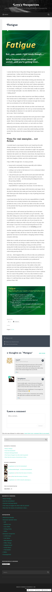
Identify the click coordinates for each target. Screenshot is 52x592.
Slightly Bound (8, 545)
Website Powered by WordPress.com (25, 587)
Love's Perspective (26, 5)
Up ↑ (26, 588)
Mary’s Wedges (8, 448)
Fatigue (12, 25)
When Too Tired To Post (12, 342)
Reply (43, 360)
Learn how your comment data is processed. (36, 433)
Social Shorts (7, 547)
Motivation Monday (8, 517)
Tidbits (5, 552)
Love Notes (7, 538)
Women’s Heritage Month (11, 452)
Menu (6, 14)
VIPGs (5, 531)
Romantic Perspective (9, 533)
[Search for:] (26, 439)
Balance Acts (7, 524)
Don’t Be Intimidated (10, 450)
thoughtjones (22, 378)
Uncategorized (7, 554)
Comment (40, 425)
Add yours (42, 353)
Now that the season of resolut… (25, 473)
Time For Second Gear (11, 344)
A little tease (7, 536)
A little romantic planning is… (24, 479)
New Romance (8, 540)
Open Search (48, 14)
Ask (5, 522)
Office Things (7, 543)
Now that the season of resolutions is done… (16, 457)
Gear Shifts (7, 526)
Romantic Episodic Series (10, 520)
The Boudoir (7, 549)
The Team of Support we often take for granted (16, 455)
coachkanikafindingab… (14, 469)
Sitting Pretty (8, 529)
